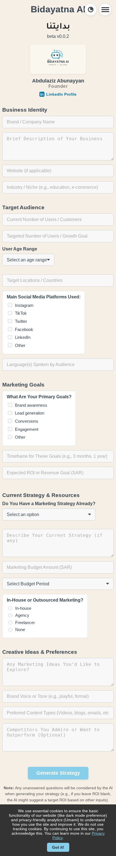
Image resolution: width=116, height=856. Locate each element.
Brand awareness (31, 405)
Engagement (26, 429)
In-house (23, 608)
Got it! (58, 847)
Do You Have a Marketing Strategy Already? (48, 503)
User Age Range (19, 249)
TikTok (21, 313)
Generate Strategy (58, 773)
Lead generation (29, 413)
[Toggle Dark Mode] (90, 9)
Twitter (21, 321)
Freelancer (25, 622)
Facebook (24, 329)
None (20, 629)
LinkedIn (22, 337)
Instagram (24, 305)
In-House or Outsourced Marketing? (45, 600)
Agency (22, 615)
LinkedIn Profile (61, 94)
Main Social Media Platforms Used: (44, 296)
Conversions (26, 421)
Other (20, 345)
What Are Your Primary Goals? (39, 396)
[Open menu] (105, 9)
